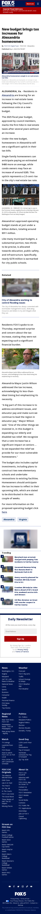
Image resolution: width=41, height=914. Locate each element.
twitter (18, 886)
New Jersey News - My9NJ (8, 732)
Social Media (23, 800)
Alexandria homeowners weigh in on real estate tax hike (20, 77)
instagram (22, 886)
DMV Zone (6, 780)
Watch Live (30, 4)
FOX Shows (6, 750)
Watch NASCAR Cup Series (7, 845)
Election (21, 725)
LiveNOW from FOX (7, 746)
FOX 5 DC (23, 46)
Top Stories (6, 708)
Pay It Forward (24, 750)
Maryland (5, 676)
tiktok (27, 886)
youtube (10, 886)
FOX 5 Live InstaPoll (23, 774)
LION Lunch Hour (25, 742)
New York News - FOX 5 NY (8, 721)
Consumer (5, 695)
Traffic (21, 676)
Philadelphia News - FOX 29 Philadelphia (7, 726)
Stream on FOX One (7, 825)
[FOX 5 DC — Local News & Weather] (8, 3)
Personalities (23, 790)
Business (5, 692)
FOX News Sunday (6, 704)
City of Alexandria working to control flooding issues (17, 301)
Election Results (24, 728)
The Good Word (8, 797)
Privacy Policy (23, 649)
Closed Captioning (23, 817)
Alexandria (30, 46)
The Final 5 (6, 786)
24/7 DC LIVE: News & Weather (8, 680)
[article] (20, 287)
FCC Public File (24, 805)
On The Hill (6, 788)
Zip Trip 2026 (23, 759)
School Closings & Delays (24, 680)
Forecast (22, 671)
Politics (22, 713)
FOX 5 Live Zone (8, 794)
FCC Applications (25, 808)
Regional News (6, 715)
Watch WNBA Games (7, 869)
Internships (23, 811)
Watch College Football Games (8, 836)
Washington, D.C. (8, 671)
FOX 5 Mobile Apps (24, 796)
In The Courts (7, 791)
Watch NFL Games (6, 831)
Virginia (23, 519)
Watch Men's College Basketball (6, 856)
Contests (22, 803)
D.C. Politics (23, 717)
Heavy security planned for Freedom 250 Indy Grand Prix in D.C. (26, 579)
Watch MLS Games (6, 873)
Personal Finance (8, 700)
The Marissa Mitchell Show (7, 776)
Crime (4, 687)
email (31, 886)
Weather (23, 667)
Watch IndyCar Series (7, 850)
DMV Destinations (23, 746)
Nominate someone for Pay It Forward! (25, 755)
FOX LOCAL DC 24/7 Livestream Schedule (8, 761)
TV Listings (6, 742)
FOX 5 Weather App (24, 685)
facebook (14, 886)
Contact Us (23, 787)
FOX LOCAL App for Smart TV (25, 783)
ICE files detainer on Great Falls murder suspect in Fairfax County (26, 602)
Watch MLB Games (6, 841)
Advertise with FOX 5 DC (24, 778)
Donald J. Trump (25, 731)
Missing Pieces (7, 806)
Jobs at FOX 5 (24, 814)
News (5, 667)
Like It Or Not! (7, 783)
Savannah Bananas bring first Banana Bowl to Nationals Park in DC (25, 569)
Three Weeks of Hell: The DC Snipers (8, 801)
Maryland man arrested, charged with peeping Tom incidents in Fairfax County (26, 559)
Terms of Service (22, 652)
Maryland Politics (25, 720)
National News (7, 684)
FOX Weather (23, 689)
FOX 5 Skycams (24, 674)
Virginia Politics (24, 722)
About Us (23, 769)
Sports (4, 689)
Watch (5, 739)
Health (4, 698)
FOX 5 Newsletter (25, 792)
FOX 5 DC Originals (6, 771)
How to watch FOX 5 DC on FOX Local (8, 755)
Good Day (24, 739)
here (4, 512)
